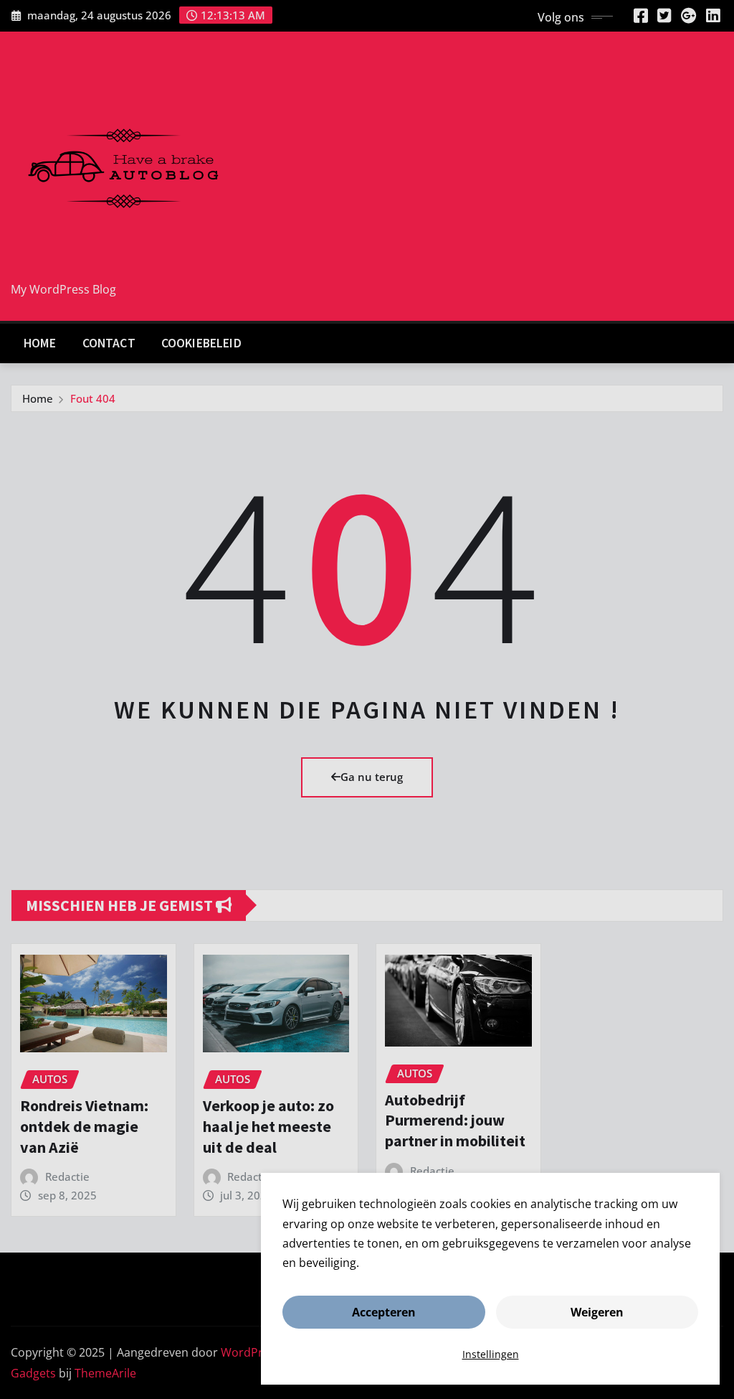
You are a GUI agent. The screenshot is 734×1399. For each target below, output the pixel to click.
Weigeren (597, 1312)
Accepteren (384, 1312)
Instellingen (490, 1354)
